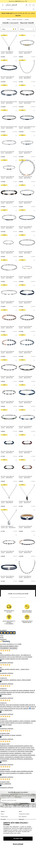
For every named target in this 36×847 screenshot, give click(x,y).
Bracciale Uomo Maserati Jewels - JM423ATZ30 (25, 377)
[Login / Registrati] (26, 5)
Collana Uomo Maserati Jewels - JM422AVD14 (25, 77)
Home (8, 19)
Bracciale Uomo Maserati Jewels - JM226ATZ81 (7, 552)
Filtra (8, 29)
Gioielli (27, 19)
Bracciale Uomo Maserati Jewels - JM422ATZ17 (7, 352)
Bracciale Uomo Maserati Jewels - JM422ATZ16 (25, 327)
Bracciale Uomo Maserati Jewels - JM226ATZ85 (25, 552)
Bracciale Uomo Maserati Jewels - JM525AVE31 (25, 452)
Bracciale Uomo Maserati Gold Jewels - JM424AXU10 (27, 127)
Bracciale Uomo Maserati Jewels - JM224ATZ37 (25, 52)
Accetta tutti (18, 838)
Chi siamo (3, 819)
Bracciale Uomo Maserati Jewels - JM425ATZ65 (25, 402)
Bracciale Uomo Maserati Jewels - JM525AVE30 (7, 452)
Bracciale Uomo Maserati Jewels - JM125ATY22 (25, 152)
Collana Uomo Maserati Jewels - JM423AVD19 (7, 52)
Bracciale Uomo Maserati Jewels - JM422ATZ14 (25, 302)
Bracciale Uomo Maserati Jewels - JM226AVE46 (7, 577)
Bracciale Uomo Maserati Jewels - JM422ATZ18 (25, 352)
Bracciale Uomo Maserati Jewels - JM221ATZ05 (7, 202)
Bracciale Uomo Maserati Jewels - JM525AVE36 (7, 477)
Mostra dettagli (18, 844)
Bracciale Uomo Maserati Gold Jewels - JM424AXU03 (9, 102)
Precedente (4, 648)
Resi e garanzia (22, 816)
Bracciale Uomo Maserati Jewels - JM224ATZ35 (25, 202)
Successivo (13, 648)
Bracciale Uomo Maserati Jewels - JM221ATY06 (25, 177)
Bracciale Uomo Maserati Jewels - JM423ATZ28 (7, 377)
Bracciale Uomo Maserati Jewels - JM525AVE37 (25, 477)
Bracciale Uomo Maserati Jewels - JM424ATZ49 (7, 402)
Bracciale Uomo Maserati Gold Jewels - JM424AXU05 (27, 102)
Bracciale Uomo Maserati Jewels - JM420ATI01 (7, 77)
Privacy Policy (10, 803)
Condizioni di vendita (24, 814)
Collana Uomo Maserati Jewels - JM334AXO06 (7, 502)
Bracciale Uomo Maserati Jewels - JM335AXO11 (25, 277)
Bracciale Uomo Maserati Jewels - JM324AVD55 (25, 252)
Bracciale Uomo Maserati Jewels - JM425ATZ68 (7, 427)
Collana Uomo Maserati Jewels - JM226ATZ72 (25, 577)
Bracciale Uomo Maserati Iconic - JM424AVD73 (7, 152)
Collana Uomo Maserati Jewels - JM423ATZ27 (25, 502)
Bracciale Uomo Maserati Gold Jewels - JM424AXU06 (9, 127)
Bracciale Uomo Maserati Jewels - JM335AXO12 (7, 302)
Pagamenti (21, 819)
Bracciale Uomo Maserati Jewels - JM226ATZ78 (25, 227)
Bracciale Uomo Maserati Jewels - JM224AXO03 (7, 227)
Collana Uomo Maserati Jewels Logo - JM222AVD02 (8, 527)
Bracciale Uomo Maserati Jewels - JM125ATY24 (7, 177)
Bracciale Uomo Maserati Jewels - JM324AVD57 (7, 277)
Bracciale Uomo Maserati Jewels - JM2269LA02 (25, 527)
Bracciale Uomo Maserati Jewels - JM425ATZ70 (25, 427)
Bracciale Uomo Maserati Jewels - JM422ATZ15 (7, 327)
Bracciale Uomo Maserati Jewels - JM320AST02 (7, 252)
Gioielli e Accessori (17, 19)
